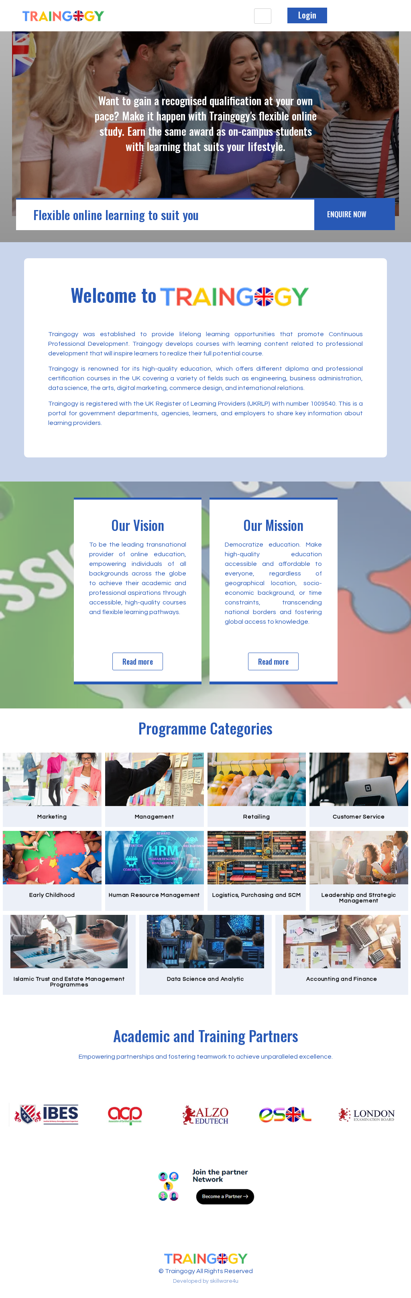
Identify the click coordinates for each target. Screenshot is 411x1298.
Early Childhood (52, 895)
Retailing (256, 817)
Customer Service (359, 817)
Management (154, 817)
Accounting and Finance (341, 979)
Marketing (52, 817)
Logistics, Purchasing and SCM (256, 895)
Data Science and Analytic (205, 979)
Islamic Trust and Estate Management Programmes (69, 982)
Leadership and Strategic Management (358, 898)
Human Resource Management (154, 895)
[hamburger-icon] (262, 16)
